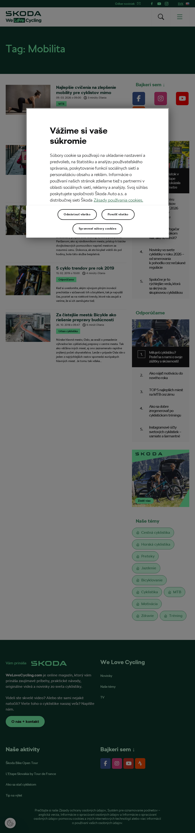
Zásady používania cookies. (118, 200)
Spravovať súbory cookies (97, 228)
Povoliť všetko (118, 214)
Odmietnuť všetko (77, 214)
